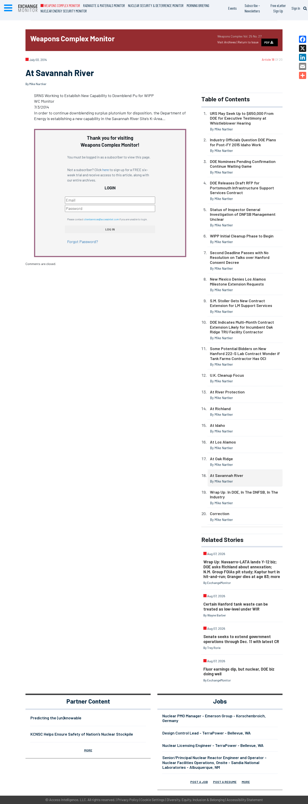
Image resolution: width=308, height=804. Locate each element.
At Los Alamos (223, 441)
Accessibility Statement (245, 799)
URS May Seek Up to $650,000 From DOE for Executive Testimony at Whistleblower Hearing (242, 118)
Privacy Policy (127, 799)
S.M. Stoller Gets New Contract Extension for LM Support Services (241, 303)
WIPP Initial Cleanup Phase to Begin (242, 235)
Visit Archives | (227, 42)
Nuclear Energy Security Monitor (64, 11)
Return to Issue (248, 42)
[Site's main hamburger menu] (8, 8)
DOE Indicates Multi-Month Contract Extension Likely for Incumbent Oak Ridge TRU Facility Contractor (242, 327)
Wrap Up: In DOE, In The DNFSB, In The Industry (244, 495)
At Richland (220, 408)
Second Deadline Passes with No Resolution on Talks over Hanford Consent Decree (239, 257)
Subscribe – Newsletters (252, 8)
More (88, 750)
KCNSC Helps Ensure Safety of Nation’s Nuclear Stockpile (81, 734)
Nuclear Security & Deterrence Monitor (156, 5)
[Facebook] (302, 39)
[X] (302, 48)
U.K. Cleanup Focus (227, 375)
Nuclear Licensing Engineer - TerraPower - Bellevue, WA (213, 745)
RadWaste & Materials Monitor (104, 5)
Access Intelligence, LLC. (68, 799)
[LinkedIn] (302, 57)
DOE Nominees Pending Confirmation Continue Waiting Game (243, 164)
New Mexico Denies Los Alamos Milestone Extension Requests (238, 281)
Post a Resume (225, 782)
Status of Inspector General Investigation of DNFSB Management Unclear (243, 214)
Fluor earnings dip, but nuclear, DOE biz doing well (238, 671)
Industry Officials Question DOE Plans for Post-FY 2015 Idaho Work (243, 142)
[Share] (302, 75)
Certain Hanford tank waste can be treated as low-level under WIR (235, 606)
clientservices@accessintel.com (101, 219)
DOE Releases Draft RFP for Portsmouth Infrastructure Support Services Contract (242, 187)
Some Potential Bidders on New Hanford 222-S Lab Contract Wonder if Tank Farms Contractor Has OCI (245, 353)
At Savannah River (226, 475)
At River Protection (227, 391)
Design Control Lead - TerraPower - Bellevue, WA (206, 732)
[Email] (302, 66)
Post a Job (199, 782)
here (105, 169)
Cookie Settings (152, 799)
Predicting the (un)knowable (55, 717)
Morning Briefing (198, 5)
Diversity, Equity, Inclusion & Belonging (196, 799)
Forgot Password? (82, 241)
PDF (267, 42)
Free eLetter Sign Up (278, 8)
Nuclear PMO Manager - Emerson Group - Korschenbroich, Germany (214, 718)
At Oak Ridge (221, 458)
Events (232, 8)
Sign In (296, 8)
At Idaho (217, 425)
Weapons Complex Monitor (62, 5)
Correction (219, 513)
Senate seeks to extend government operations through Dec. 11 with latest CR (241, 639)
